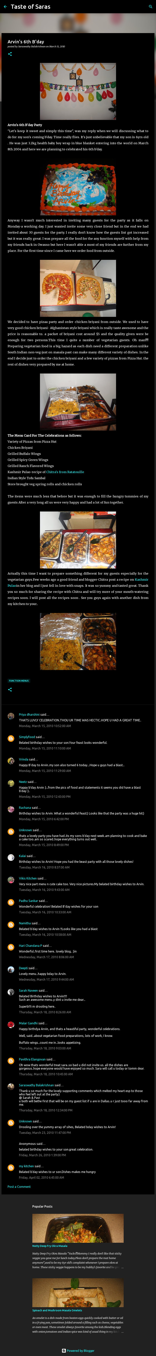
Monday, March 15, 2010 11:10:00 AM (45, 748)
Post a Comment (19, 1186)
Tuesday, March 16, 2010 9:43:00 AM (44, 889)
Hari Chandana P (30, 945)
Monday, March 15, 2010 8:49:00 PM (44, 845)
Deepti (23, 968)
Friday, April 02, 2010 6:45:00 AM (41, 1177)
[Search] (55, 6)
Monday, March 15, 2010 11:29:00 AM (45, 770)
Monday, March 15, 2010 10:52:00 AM (45, 726)
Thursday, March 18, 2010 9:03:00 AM (45, 1048)
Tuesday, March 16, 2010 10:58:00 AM (45, 934)
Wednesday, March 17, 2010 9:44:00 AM (46, 979)
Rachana (25, 807)
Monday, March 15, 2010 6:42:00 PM (44, 819)
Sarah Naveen (28, 990)
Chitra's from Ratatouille (65, 472)
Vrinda (23, 759)
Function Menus (19, 681)
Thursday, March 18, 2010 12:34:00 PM (45, 1110)
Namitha (25, 923)
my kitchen (26, 1166)
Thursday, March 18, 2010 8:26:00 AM (45, 1012)
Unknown (25, 830)
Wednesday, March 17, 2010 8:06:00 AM (46, 957)
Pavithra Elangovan (32, 1059)
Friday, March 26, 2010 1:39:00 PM (42, 1155)
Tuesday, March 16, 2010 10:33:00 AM (45, 912)
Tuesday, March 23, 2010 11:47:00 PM (45, 1132)
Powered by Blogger (80, 1350)
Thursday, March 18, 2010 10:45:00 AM (46, 1074)
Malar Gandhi (28, 1023)
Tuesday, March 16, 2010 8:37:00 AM (44, 867)
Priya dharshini (29, 714)
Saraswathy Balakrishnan (36, 1085)
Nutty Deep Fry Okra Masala (49, 1245)
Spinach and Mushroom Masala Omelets (57, 1310)
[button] (10, 54)
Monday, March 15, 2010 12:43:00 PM (45, 796)
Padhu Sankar (28, 900)
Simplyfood (27, 737)
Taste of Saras (30, 6)
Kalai (22, 856)
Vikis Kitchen (28, 878)
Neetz (23, 781)
